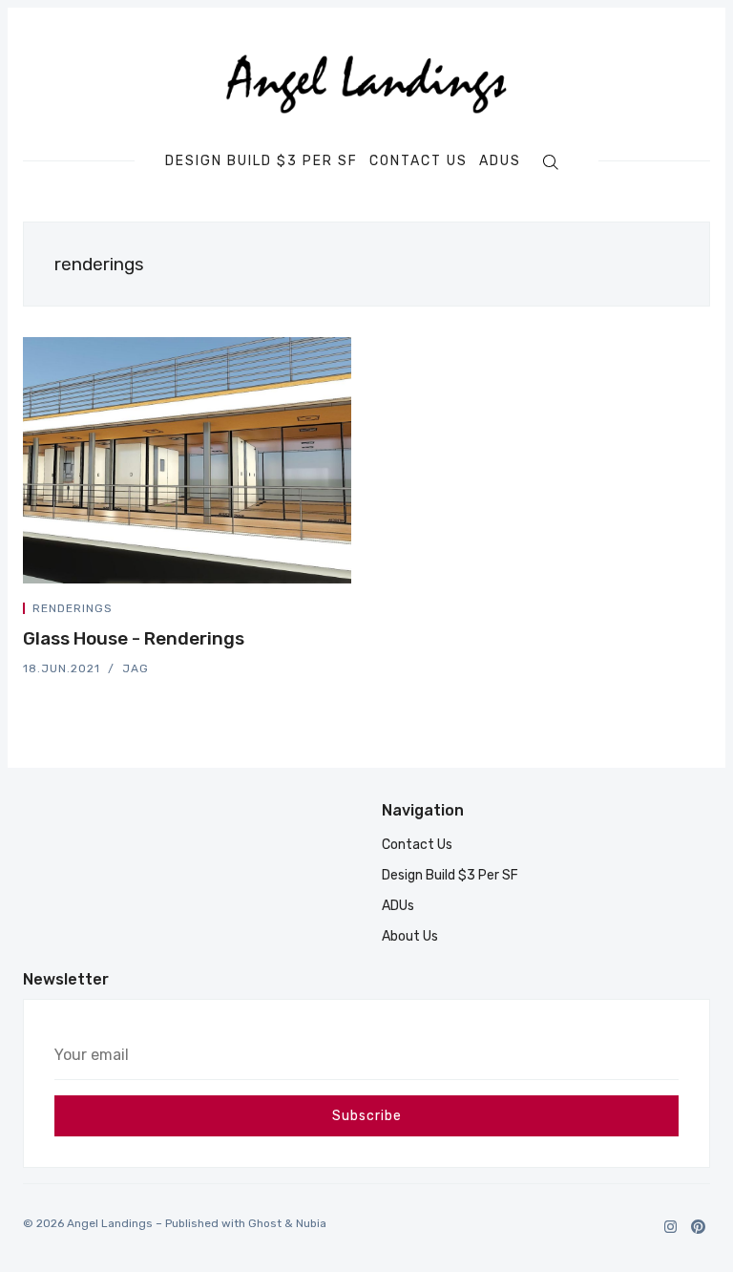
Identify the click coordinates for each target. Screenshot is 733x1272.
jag (135, 668)
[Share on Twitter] (278, 612)
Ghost (265, 1223)
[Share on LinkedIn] (324, 612)
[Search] (550, 162)
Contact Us (418, 161)
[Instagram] (670, 1227)
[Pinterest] (698, 1227)
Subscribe (367, 1116)
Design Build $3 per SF (261, 161)
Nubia (311, 1223)
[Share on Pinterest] (345, 612)
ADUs (500, 161)
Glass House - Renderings (133, 638)
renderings (72, 608)
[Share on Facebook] (301, 612)
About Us (410, 936)
